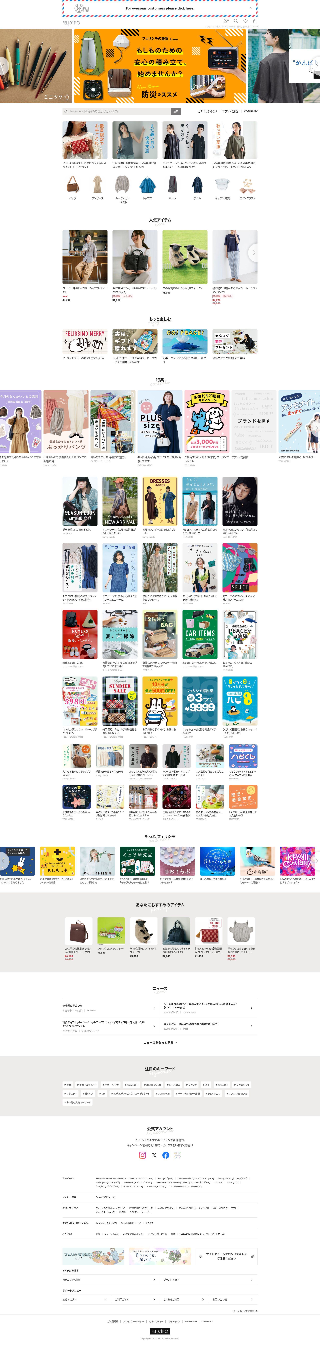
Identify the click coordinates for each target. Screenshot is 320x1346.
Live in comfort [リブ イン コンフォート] (196, 1178)
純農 (173, 1233)
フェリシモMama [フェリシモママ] (186, 1186)
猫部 (98, 1233)
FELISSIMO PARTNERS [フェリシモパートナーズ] (202, 1233)
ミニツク (150, 1222)
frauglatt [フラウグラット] (107, 1186)
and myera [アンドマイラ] (108, 1182)
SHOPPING (191, 1321)
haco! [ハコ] (232, 1182)
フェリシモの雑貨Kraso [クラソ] (110, 1208)
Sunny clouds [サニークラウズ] (232, 1178)
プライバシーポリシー (133, 1321)
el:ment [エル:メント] (133, 1186)
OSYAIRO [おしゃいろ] (133, 1233)
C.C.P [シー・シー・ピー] (140, 1212)
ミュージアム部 (111, 1233)
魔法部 (122, 1212)
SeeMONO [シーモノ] (131, 1222)
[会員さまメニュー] (226, 21)
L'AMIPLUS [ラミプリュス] (141, 1208)
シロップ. (218, 1182)
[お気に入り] (245, 21)
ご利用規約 (112, 1321)
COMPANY (207, 1321)
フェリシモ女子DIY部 (157, 1233)
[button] (62, 253)
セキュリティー (156, 1321)
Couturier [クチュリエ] (106, 1222)
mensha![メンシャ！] (156, 1186)
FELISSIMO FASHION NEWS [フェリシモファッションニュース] (124, 1178)
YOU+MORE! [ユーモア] (224, 1208)
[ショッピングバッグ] (255, 21)
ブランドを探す (230, 111)
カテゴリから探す (207, 111)
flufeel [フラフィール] (105, 1197)
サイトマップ (174, 1321)
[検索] (236, 21)
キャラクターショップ (105, 1212)
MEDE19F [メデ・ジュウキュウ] (138, 1182)
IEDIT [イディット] (165, 1178)
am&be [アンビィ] (166, 1208)
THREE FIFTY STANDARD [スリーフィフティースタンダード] (183, 1182)
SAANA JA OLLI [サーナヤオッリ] (194, 1208)
